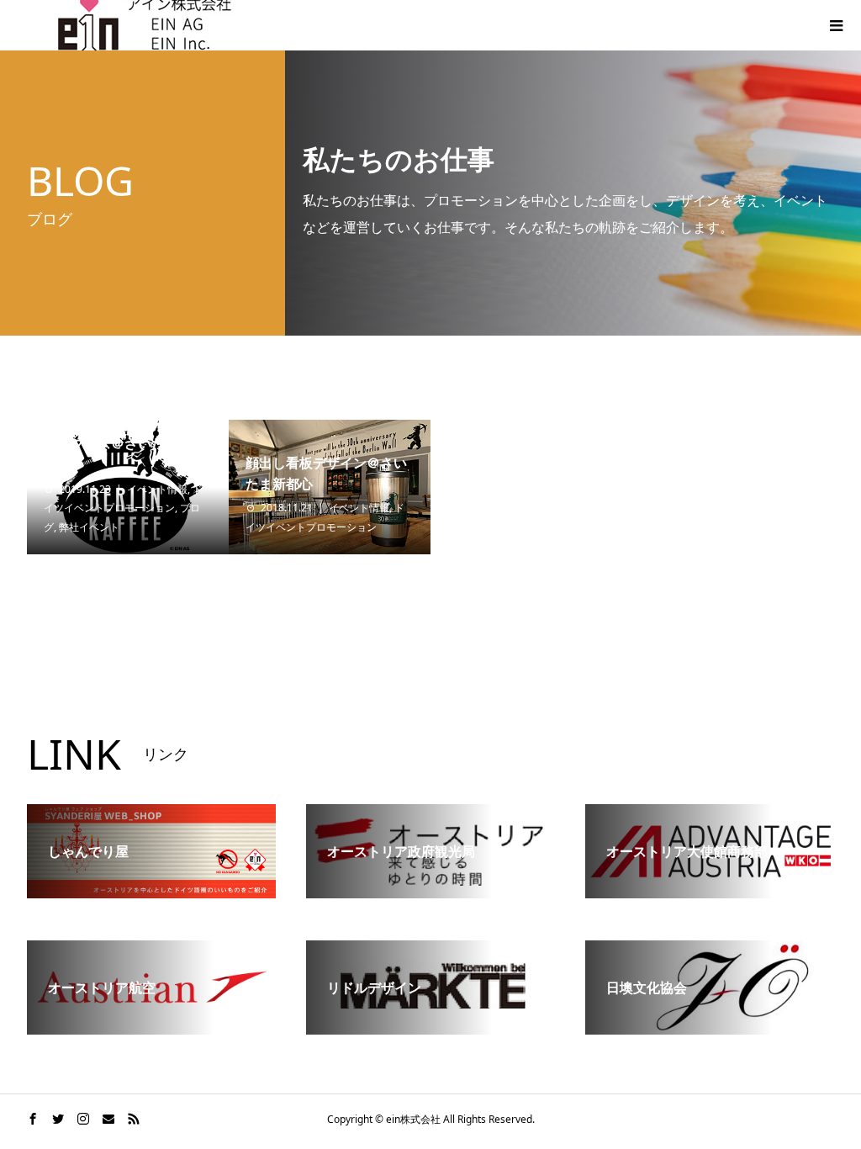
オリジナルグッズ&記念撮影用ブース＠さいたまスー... (123, 443)
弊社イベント (89, 527)
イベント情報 (157, 489)
